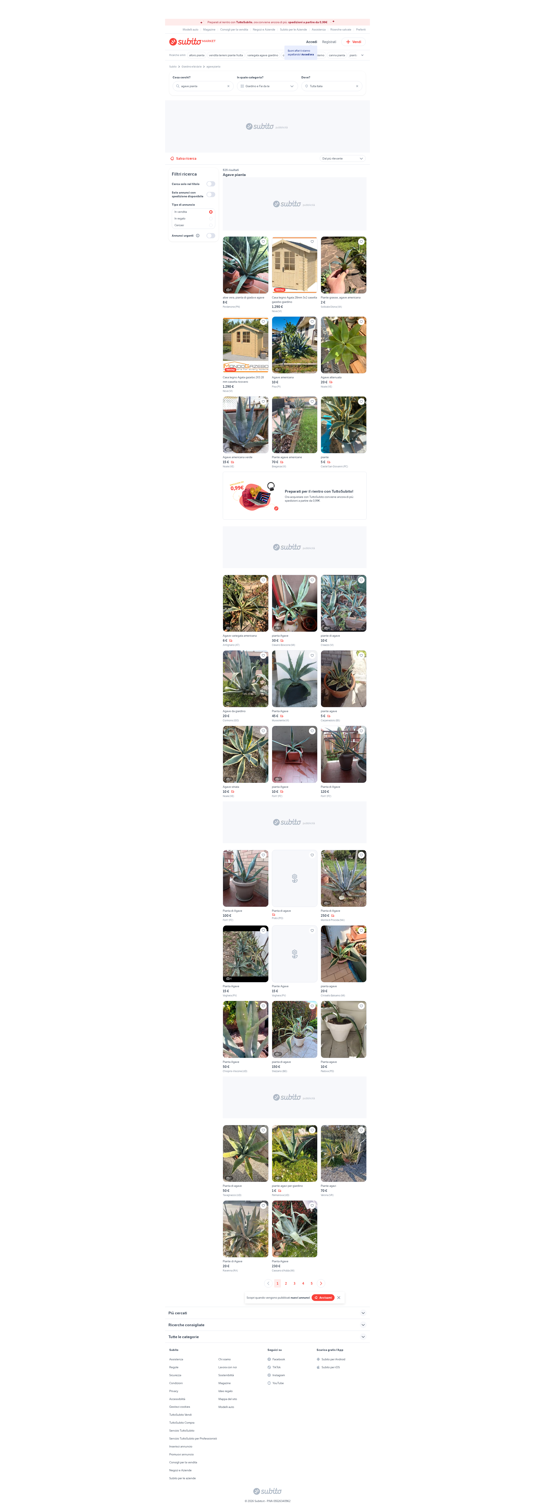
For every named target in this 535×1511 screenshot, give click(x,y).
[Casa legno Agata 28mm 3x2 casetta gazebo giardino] (295, 274)
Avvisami (325, 1297)
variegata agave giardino (262, 55)
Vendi (356, 42)
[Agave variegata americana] (246, 611)
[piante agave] (344, 686)
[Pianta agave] (344, 1037)
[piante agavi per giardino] (295, 1161)
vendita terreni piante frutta (226, 55)
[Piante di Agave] (246, 1236)
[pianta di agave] (295, 1037)
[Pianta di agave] (295, 886)
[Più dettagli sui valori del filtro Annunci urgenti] (197, 235)
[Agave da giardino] (246, 686)
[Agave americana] (295, 354)
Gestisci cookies (179, 1407)
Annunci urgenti (183, 235)
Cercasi (179, 225)
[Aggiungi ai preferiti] (263, 241)
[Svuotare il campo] (228, 86)
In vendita (181, 212)
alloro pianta (196, 55)
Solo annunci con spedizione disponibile (187, 194)
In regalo (180, 218)
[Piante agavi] (344, 1161)
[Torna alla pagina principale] (193, 42)
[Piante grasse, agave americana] (344, 274)
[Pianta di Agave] (344, 762)
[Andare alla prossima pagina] (321, 1283)
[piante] (344, 432)
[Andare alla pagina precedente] (268, 1283)
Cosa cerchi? (182, 77)
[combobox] (203, 86)
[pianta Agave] (295, 611)
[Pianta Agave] (295, 686)
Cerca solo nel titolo (186, 184)
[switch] (210, 183)
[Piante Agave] (295, 961)
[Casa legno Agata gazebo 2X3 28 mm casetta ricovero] (246, 354)
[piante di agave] (344, 611)
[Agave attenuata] (344, 354)
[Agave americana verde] (246, 432)
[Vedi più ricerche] (362, 55)
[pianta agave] (344, 961)
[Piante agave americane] (295, 432)
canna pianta (337, 55)
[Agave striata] (246, 762)
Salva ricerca (186, 158)
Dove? (305, 77)
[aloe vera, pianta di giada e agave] (246, 274)
